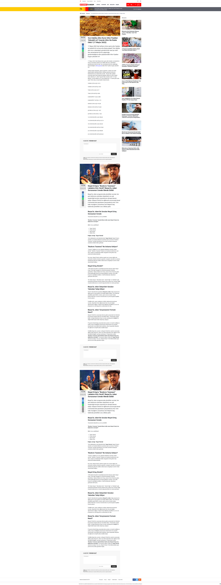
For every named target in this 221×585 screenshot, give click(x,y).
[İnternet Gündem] (87, 4)
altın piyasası (99, 65)
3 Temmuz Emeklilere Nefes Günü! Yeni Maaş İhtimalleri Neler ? (107, 9)
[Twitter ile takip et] (136, 580)
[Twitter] (83, 46)
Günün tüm (137, 9)
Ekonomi (103, 4)
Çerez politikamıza (136, 583)
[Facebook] (83, 44)
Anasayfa (101, 579)
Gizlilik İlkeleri (114, 579)
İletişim (109, 579)
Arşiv (95, 1)
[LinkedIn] (83, 49)
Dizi (108, 4)
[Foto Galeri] (140, 1)
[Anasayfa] (80, 1)
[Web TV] (137, 1)
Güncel (98, 4)
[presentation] (83, 9)
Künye (105, 579)
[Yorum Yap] (83, 57)
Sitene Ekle (99, 1)
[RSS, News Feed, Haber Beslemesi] (139, 580)
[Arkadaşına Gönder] (83, 53)
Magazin (112, 4)
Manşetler (84, 1)
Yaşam (117, 4)
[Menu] (128, 5)
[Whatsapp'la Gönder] (83, 51)
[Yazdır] (83, 55)
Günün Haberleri (89, 1)
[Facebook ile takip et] (134, 580)
